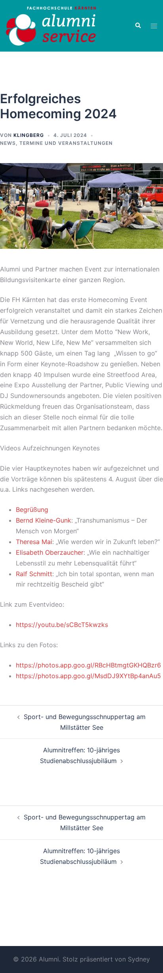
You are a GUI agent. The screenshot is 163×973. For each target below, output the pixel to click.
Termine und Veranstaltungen (66, 143)
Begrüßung (32, 509)
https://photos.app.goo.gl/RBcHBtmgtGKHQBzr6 (88, 665)
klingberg (28, 135)
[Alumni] (51, 25)
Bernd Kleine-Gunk (43, 520)
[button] (138, 26)
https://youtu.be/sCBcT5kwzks (62, 625)
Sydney (139, 959)
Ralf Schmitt (34, 574)
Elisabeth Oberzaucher (49, 552)
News (8, 143)
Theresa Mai (34, 542)
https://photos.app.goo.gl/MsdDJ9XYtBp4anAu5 (88, 676)
